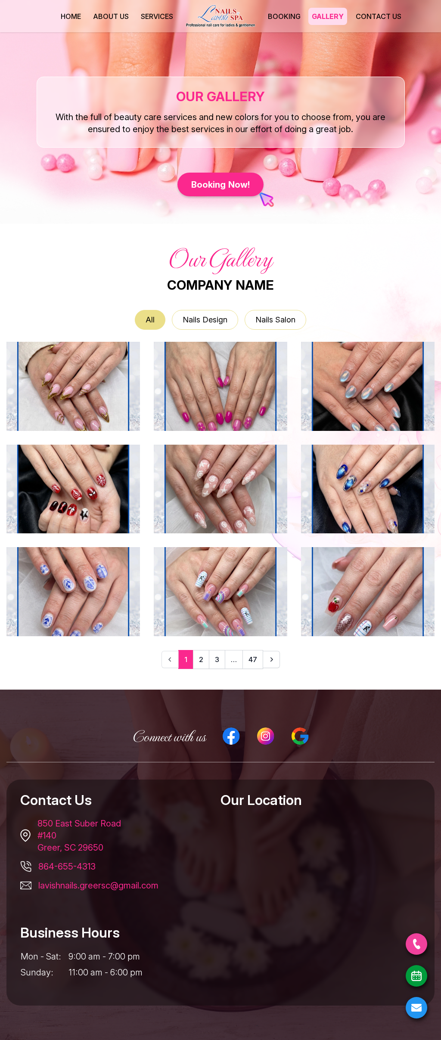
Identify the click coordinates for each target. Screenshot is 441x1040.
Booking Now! (221, 184)
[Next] (271, 659)
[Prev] (170, 659)
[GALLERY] (328, 16)
